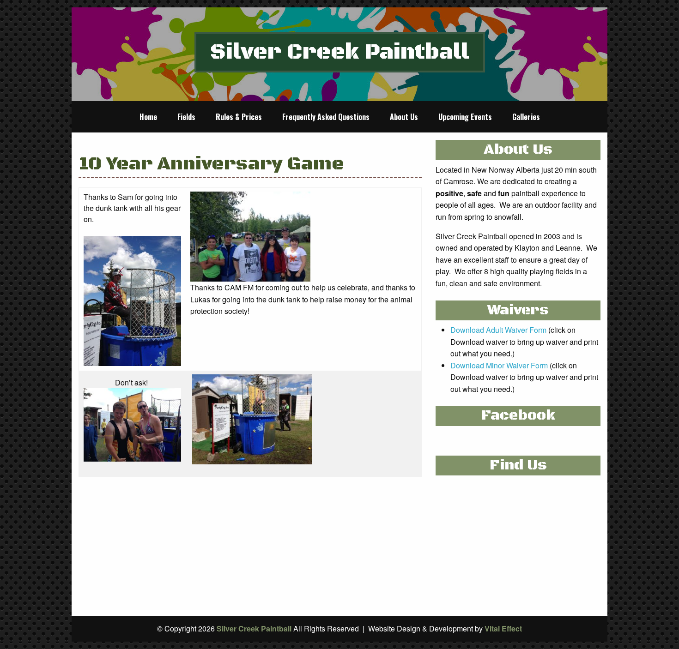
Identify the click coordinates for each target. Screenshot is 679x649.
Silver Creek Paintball (339, 52)
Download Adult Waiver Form (498, 329)
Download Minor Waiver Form (499, 365)
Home (148, 116)
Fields (186, 116)
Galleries (526, 116)
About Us (404, 116)
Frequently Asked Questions (326, 116)
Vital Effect (503, 628)
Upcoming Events (465, 116)
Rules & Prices (239, 116)
